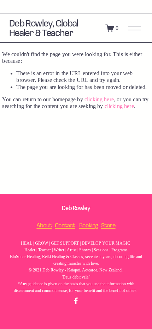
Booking (88, 225)
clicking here (99, 99)
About (44, 225)
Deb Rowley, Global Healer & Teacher (43, 27)
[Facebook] (76, 300)
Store (108, 225)
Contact (65, 225)
